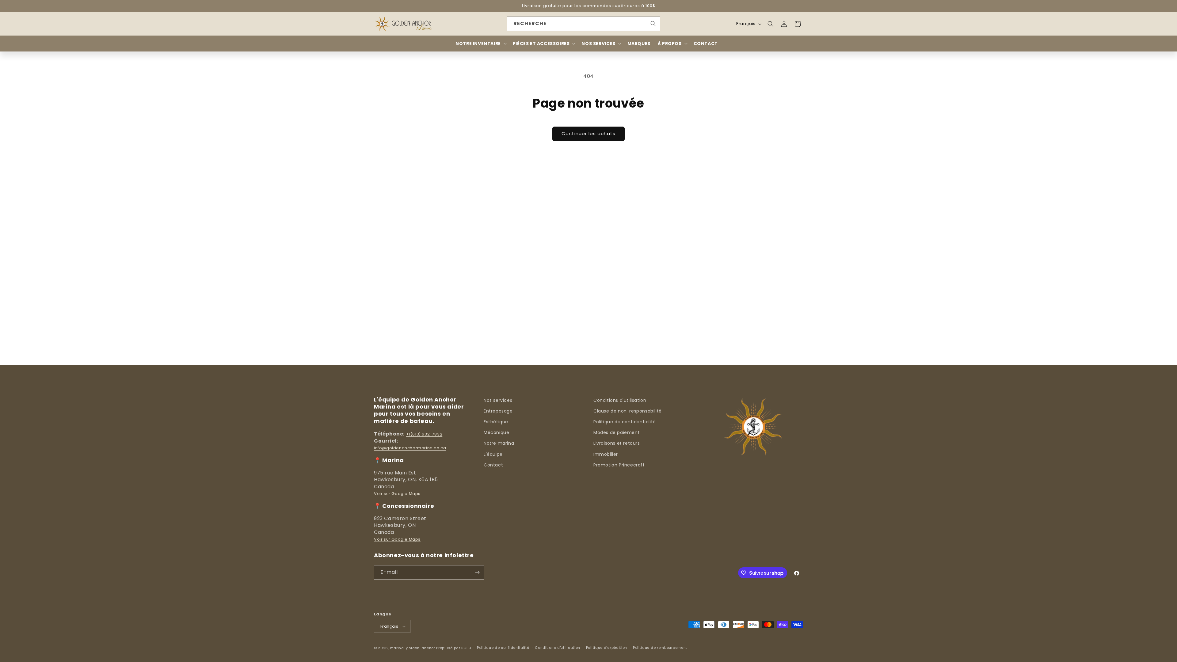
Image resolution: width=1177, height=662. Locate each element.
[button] (770, 24)
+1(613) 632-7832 (424, 434)
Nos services (498, 400)
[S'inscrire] (477, 572)
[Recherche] (653, 23)
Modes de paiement (616, 432)
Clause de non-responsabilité (627, 411)
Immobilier (605, 454)
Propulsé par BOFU (453, 647)
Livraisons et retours (616, 443)
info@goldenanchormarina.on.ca (410, 448)
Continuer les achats (588, 133)
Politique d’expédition (606, 647)
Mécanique (496, 432)
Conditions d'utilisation (619, 400)
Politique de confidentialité (624, 422)
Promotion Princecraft (619, 465)
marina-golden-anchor (412, 647)
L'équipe (493, 454)
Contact (493, 465)
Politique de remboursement (660, 647)
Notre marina (499, 443)
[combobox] (583, 24)
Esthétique (496, 422)
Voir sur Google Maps (397, 493)
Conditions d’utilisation (557, 647)
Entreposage (498, 411)
